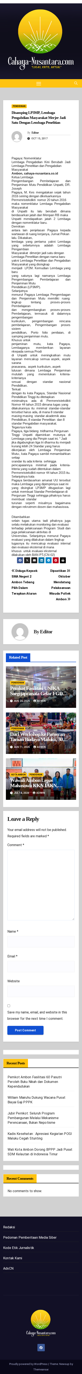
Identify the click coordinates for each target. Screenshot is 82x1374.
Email (12, 956)
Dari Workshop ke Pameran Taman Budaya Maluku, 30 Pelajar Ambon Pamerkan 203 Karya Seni (39, 742)
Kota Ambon (18, 775)
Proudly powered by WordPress (28, 1364)
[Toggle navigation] (38, 83)
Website (13, 981)
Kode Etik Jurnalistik (18, 1248)
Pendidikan (19, 106)
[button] (76, 83)
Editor (35, 132)
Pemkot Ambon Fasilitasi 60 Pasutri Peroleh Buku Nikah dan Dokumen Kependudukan (35, 1081)
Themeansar (40, 1369)
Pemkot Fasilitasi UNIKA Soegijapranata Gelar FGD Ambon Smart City (36, 694)
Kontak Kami (12, 1258)
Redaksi (9, 1227)
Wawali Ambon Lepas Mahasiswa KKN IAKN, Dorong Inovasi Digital (34, 786)
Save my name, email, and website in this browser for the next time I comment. (37, 1015)
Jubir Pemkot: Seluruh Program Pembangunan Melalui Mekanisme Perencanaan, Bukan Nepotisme (33, 1118)
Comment (15, 845)
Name (12, 931)
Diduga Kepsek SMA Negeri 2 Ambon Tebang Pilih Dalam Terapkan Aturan (24, 582)
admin (41, 700)
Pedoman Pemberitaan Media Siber (30, 1238)
